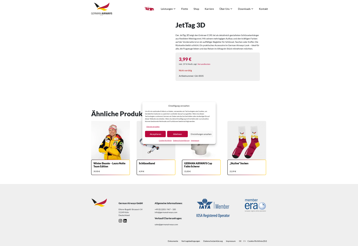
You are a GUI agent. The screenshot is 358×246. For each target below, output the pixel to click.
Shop (196, 8)
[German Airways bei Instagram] (120, 221)
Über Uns (224, 8)
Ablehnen (177, 134)
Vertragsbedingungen (190, 241)
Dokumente (173, 241)
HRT (149, 9)
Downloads (244, 8)
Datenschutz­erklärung (181, 140)
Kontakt (263, 8)
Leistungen (167, 8)
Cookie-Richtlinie (165, 140)
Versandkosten (203, 64)
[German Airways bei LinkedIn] (125, 221)
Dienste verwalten (153, 127)
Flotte (184, 8)
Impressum (195, 140)
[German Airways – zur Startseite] (102, 8)
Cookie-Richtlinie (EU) (257, 241)
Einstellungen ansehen (201, 134)
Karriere (209, 8)
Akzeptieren (155, 134)
